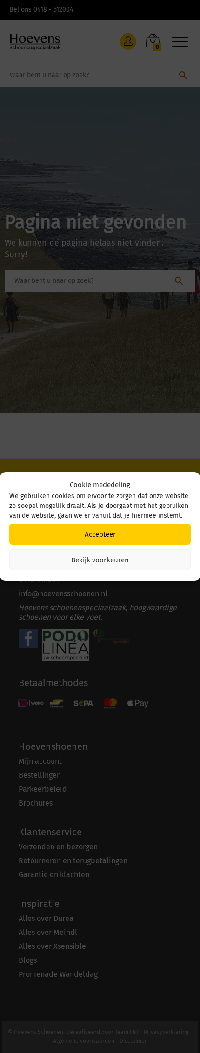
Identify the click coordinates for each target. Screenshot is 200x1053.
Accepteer (100, 534)
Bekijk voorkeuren (100, 560)
